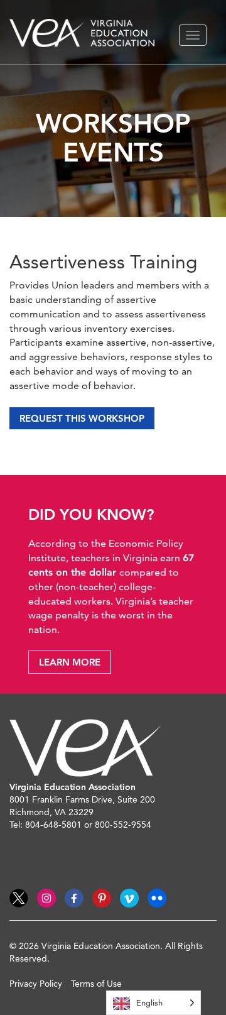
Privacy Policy (35, 983)
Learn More (69, 662)
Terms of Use (96, 983)
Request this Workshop (81, 418)
